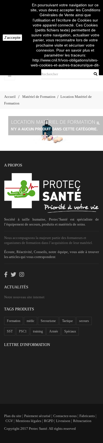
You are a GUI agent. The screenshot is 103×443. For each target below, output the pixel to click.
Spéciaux (70, 331)
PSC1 (23, 331)
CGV (9, 421)
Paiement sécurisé (37, 416)
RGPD (48, 421)
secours (84, 321)
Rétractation (82, 421)
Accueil (10, 97)
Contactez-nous (65, 416)
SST (10, 331)
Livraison (63, 421)
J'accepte (12, 37)
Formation (13, 321)
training (38, 331)
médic (30, 321)
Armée (53, 331)
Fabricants (87, 416)
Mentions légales (28, 421)
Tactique (67, 321)
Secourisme (48, 321)
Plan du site (12, 416)
